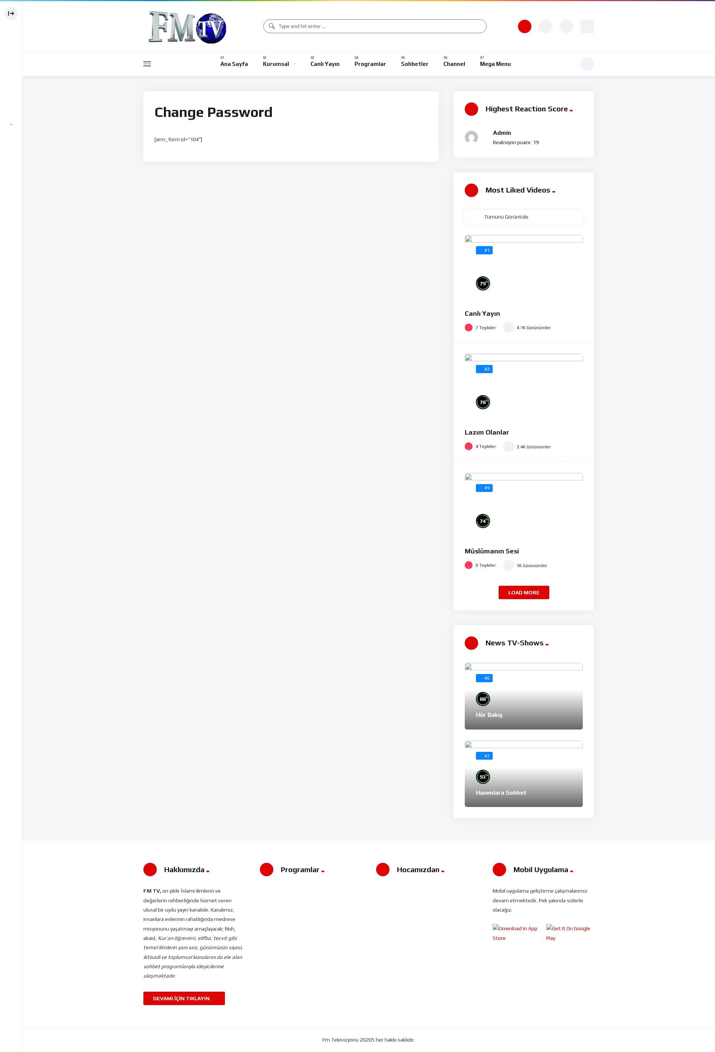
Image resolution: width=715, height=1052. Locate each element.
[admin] (471, 137)
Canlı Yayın (482, 313)
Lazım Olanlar (487, 432)
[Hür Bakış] (524, 696)
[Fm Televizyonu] (187, 26)
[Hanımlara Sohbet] (524, 774)
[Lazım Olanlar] (524, 387)
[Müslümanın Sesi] (524, 506)
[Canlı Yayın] (524, 268)
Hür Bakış (489, 714)
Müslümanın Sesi (492, 551)
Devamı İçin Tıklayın (182, 998)
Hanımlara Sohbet (501, 792)
